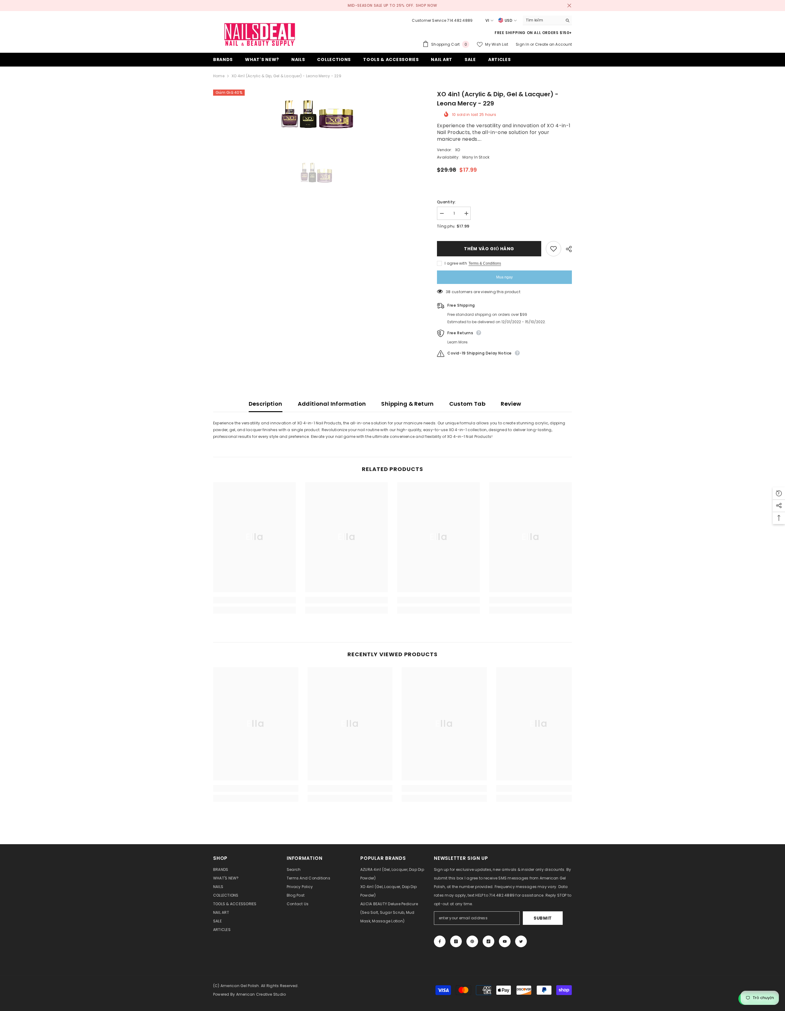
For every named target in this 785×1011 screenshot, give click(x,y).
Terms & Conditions (485, 263)
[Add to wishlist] (553, 248)
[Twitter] (521, 941)
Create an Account (553, 44)
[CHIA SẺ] (566, 249)
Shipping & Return (407, 404)
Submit (543, 918)
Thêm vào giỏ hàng (489, 249)
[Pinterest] (472, 941)
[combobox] (542, 20)
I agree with (456, 263)
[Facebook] (440, 941)
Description (265, 404)
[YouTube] (505, 941)
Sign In (523, 44)
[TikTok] (488, 941)
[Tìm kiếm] (547, 20)
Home (218, 76)
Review (511, 404)
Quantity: (446, 202)
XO (457, 149)
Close (569, 5)
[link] (254, 600)
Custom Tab (467, 404)
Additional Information (332, 404)
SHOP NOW (426, 5)
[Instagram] (456, 941)
